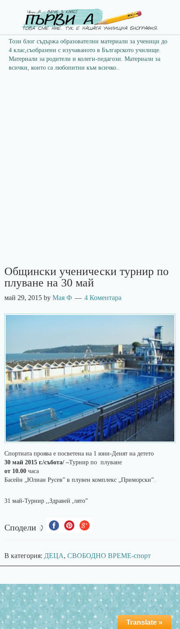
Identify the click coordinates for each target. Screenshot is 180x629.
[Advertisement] (90, 171)
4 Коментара (102, 297)
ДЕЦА (54, 555)
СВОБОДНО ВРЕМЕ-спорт (109, 555)
